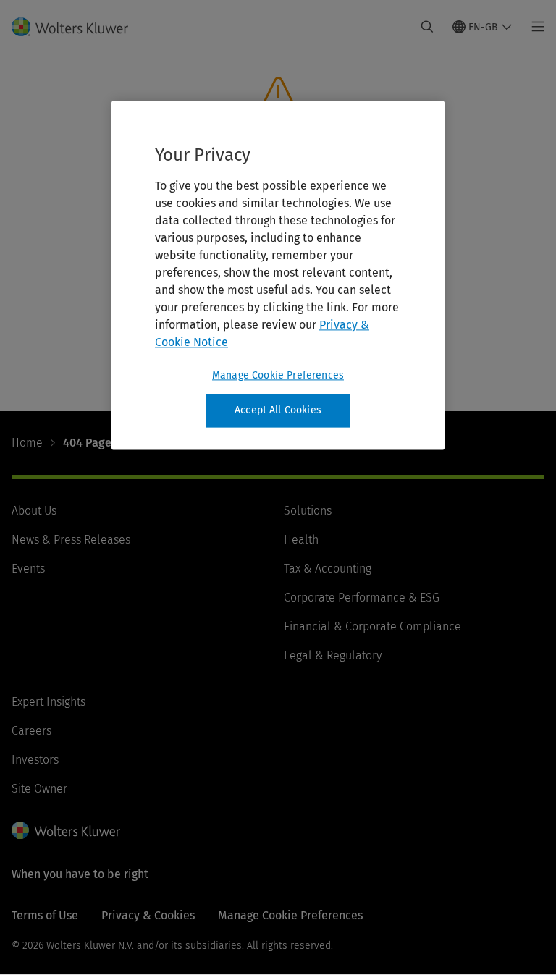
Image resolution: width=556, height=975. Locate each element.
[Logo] (79, 26)
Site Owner (39, 788)
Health (301, 539)
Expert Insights (48, 702)
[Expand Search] (427, 26)
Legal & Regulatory (333, 655)
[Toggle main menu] (533, 26)
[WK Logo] (66, 830)
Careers (31, 731)
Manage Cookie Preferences (278, 375)
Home (27, 442)
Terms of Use (45, 915)
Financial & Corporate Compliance (372, 626)
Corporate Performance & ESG (361, 597)
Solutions (308, 511)
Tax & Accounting (327, 568)
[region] (278, 275)
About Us (34, 511)
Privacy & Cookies (148, 915)
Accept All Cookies (278, 410)
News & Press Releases (71, 539)
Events (28, 568)
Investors (35, 760)
